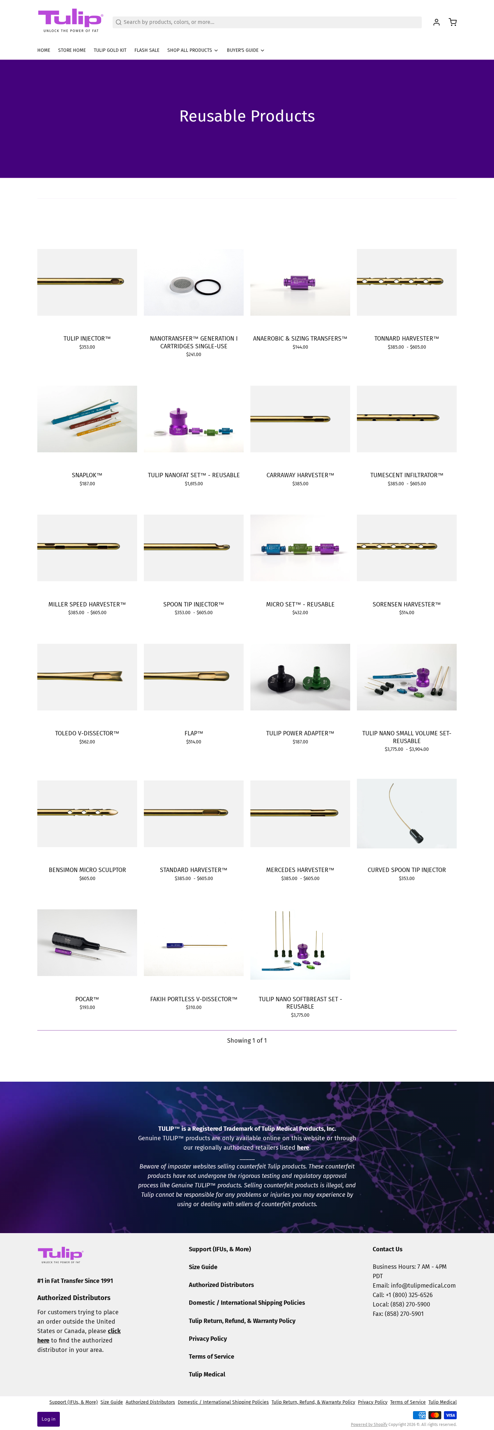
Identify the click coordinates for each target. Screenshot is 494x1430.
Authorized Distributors (221, 1285)
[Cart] (450, 22)
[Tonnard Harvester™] (407, 282)
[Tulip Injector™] (87, 282)
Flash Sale (146, 50)
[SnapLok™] (87, 419)
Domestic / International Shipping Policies (247, 1302)
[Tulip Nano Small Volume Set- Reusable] (407, 677)
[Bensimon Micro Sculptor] (87, 814)
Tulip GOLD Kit (110, 50)
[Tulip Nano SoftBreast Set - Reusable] (300, 943)
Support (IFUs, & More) (220, 1249)
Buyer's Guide (242, 50)
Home (43, 50)
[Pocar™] (87, 943)
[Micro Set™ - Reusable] (300, 548)
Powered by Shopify (369, 1424)
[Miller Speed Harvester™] (87, 548)
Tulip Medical (207, 1374)
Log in (48, 1419)
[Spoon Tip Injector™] (194, 548)
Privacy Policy (208, 1338)
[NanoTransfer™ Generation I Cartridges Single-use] (194, 282)
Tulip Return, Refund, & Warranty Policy (242, 1321)
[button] (300, 589)
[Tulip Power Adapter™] (300, 677)
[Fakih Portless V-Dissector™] (194, 943)
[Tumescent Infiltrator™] (407, 419)
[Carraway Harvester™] (300, 419)
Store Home (72, 50)
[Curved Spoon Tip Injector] (407, 814)
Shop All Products (189, 50)
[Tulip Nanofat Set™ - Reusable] (194, 419)
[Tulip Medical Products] (71, 22)
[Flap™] (194, 677)
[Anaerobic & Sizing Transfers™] (300, 282)
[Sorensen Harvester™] (407, 548)
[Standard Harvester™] (194, 814)
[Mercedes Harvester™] (300, 814)
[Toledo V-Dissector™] (87, 677)
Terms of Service (211, 1356)
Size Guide (203, 1267)
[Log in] (434, 22)
